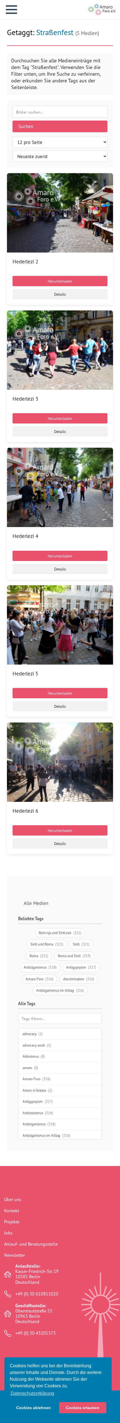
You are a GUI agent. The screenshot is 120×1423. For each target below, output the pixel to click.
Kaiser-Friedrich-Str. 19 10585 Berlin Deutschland (37, 1274)
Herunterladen (60, 281)
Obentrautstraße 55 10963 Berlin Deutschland (33, 1313)
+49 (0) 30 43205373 (35, 1333)
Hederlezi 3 (25, 398)
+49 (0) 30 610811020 (36, 1294)
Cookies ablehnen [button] (33, 1407)
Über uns (12, 1199)
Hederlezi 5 (25, 673)
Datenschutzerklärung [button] (32, 1393)
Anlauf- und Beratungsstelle (31, 1244)
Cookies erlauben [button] (82, 1407)
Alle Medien (36, 903)
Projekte (12, 1221)
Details (60, 294)
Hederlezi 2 (25, 261)
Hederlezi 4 (25, 536)
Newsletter (14, 1255)
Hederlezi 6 (25, 810)
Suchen (25, 126)
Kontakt (11, 1210)
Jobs (8, 1233)
